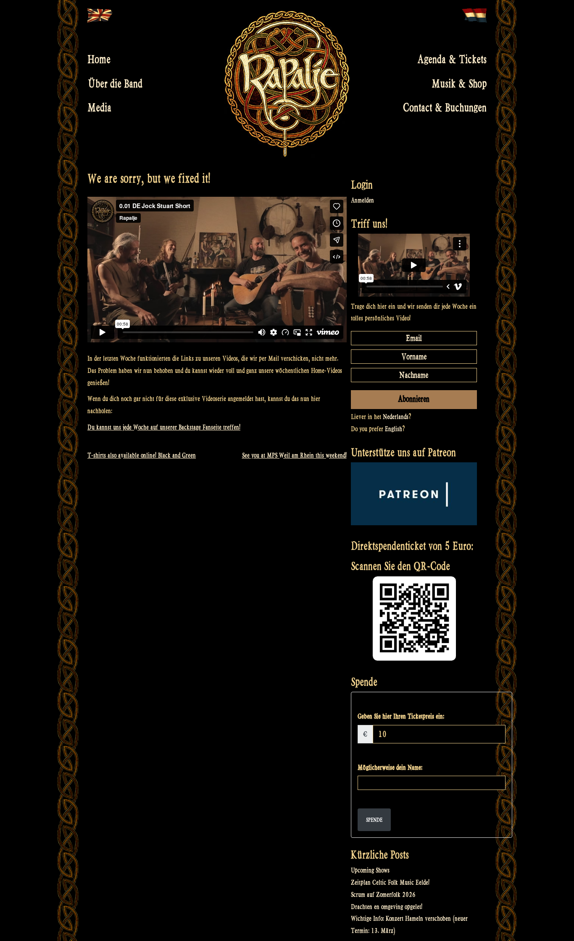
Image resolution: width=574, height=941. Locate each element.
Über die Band (114, 83)
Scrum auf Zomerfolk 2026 (383, 895)
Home (99, 59)
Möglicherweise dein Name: (390, 768)
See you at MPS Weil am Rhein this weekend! (294, 455)
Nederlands (395, 417)
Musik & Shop (459, 83)
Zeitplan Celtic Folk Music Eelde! (390, 882)
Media (99, 108)
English (393, 429)
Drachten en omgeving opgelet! (386, 907)
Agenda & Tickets (452, 59)
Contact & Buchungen (445, 108)
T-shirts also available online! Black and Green (141, 455)
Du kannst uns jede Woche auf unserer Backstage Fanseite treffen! (163, 427)
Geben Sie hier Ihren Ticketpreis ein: (401, 716)
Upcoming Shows (370, 870)
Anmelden (362, 200)
